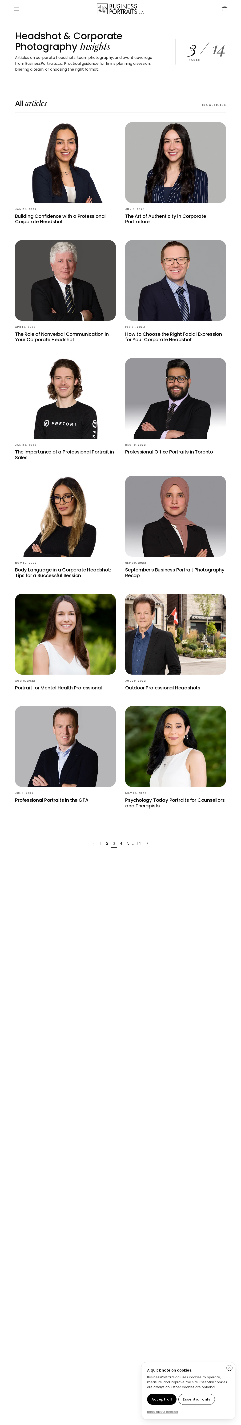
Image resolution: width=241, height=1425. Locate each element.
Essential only (196, 1399)
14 (139, 843)
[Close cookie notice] (229, 1368)
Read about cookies (162, 1412)
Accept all (162, 1399)
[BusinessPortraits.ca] (120, 9)
